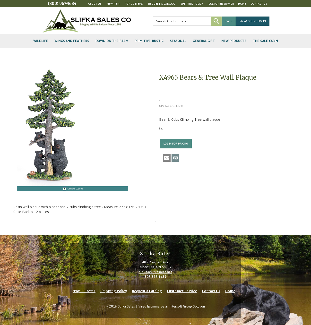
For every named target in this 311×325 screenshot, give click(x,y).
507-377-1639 (155, 276)
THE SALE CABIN (265, 41)
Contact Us (259, 3)
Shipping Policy (192, 3)
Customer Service (221, 3)
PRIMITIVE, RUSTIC (149, 41)
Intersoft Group (181, 306)
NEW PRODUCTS (233, 41)
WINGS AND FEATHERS (71, 41)
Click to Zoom (75, 188)
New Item (113, 3)
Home (242, 3)
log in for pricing (176, 143)
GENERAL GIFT (204, 41)
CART (228, 21)
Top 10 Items (134, 3)
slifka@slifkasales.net (155, 272)
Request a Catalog (161, 3)
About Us (95, 3)
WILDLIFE (40, 41)
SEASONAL (178, 41)
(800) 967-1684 (62, 3)
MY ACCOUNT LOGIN (253, 21)
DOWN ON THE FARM (111, 41)
